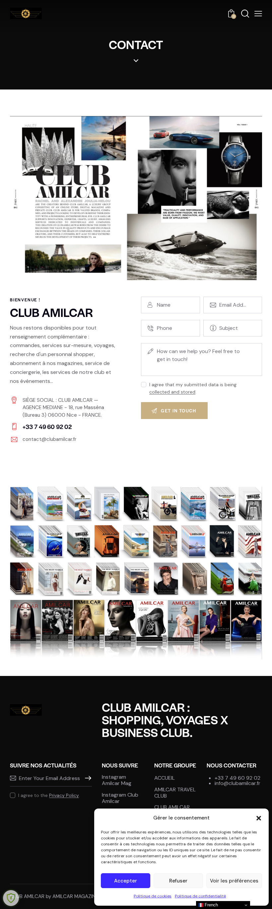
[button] (258, 818)
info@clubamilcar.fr (237, 783)
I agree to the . (49, 795)
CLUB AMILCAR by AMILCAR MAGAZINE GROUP (63, 896)
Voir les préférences (234, 881)
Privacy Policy (64, 795)
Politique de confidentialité (200, 896)
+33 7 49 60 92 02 (237, 777)
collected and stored (172, 392)
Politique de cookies (152, 896)
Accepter (125, 881)
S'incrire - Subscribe (87, 778)
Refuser (178, 881)
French (210, 904)
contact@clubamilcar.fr (49, 439)
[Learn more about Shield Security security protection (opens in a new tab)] (11, 898)
